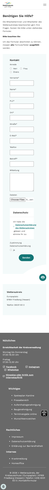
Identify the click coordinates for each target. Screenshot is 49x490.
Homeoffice (18, 463)
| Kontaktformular (27, 480)
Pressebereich (21, 400)
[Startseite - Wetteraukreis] (8, 5)
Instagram (34, 367)
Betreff (13, 159)
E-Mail (13, 136)
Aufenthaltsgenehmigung (27, 405)
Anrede (13, 64)
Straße (13, 124)
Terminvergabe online (25, 414)
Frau (25, 68)
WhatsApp (13, 369)
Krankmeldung (19, 458)
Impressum (17, 436)
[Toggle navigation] (44, 4)
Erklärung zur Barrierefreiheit (27, 446)
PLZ (12, 101)
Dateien (13, 195)
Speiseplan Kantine (24, 395)
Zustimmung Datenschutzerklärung (20, 244)
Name (13, 89)
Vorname (14, 78)
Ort (12, 112)
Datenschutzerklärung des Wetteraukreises (25, 226)
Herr (15, 68)
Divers (16, 72)
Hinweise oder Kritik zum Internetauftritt (19, 376)
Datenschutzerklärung (23, 441)
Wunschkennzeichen (25, 418)
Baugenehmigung (23, 409)
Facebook (11, 367)
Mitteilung (14, 170)
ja (14, 250)
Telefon (13, 147)
